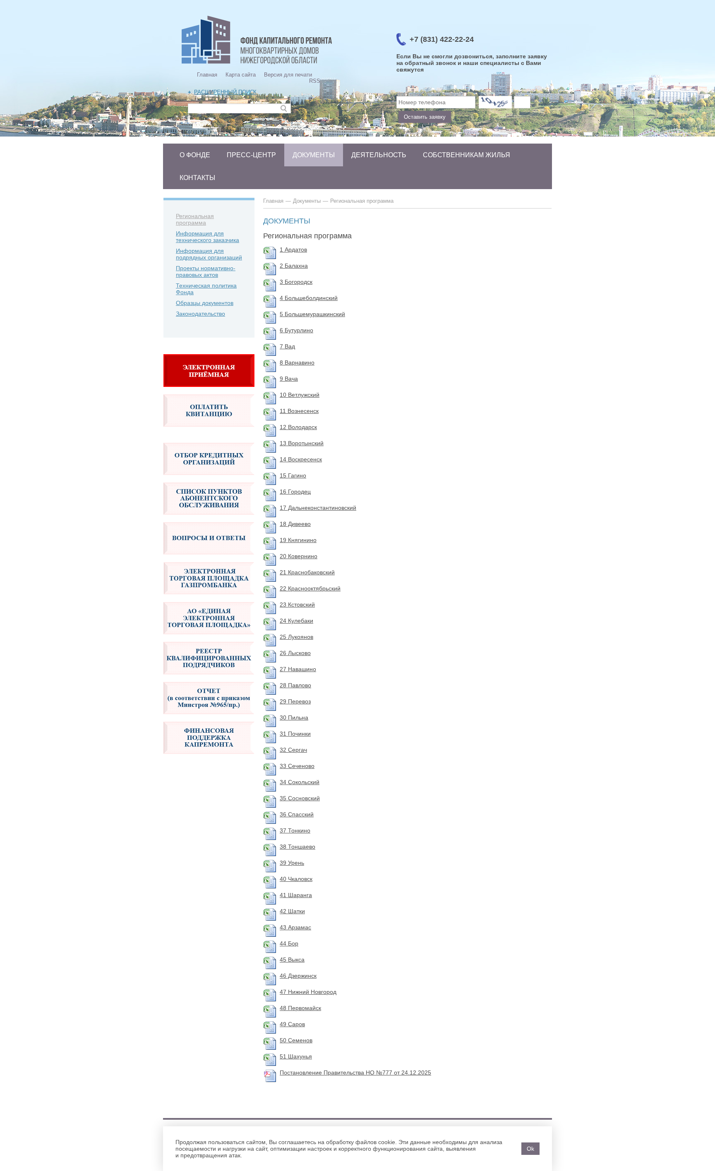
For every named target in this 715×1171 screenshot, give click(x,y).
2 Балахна (294, 265)
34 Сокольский (299, 782)
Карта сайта (241, 75)
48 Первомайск (300, 1008)
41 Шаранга (296, 895)
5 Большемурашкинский (312, 314)
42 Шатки (292, 911)
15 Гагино (293, 475)
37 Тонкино (295, 830)
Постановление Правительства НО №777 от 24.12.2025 (355, 1072)
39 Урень (292, 862)
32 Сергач (293, 749)
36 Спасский (297, 814)
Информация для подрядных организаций (209, 254)
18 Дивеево (295, 524)
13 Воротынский (302, 443)
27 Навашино (298, 669)
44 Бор (289, 943)
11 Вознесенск (299, 411)
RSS (314, 81)
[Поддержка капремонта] (208, 758)
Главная (207, 75)
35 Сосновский (300, 798)
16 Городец (295, 491)
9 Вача (289, 378)
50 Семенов (296, 1040)
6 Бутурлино (296, 330)
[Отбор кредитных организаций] (208, 479)
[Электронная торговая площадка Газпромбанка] (208, 598)
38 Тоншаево (297, 846)
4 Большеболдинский (309, 298)
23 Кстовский (297, 604)
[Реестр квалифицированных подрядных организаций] (208, 678)
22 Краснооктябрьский (310, 588)
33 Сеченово (297, 766)
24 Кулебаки (296, 620)
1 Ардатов (293, 249)
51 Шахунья (296, 1056)
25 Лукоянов (296, 636)
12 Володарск (298, 427)
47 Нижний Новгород (308, 992)
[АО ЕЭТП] (208, 638)
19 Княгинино (298, 540)
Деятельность (378, 154)
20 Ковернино (298, 556)
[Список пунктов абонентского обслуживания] (208, 519)
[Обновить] (495, 102)
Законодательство (200, 313)
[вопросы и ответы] (208, 558)
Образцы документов (204, 303)
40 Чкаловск (296, 879)
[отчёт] (208, 718)
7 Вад (287, 346)
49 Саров (292, 1024)
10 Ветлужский (299, 394)
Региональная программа (195, 219)
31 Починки (295, 733)
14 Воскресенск (301, 459)
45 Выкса (292, 959)
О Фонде (195, 154)
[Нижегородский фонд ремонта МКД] (257, 64)
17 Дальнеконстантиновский (318, 507)
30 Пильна (294, 717)
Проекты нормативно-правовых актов (205, 271)
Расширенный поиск (225, 92)
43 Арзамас (295, 927)
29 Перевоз (295, 701)
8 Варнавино (297, 362)
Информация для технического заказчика (207, 236)
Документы (314, 154)
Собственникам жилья (466, 154)
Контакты (197, 177)
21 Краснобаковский (307, 572)
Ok (530, 1148)
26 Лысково (295, 653)
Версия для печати (288, 75)
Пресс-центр (251, 154)
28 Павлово (295, 685)
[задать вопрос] (208, 391)
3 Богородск (296, 281)
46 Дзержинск (298, 975)
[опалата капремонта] (208, 431)
